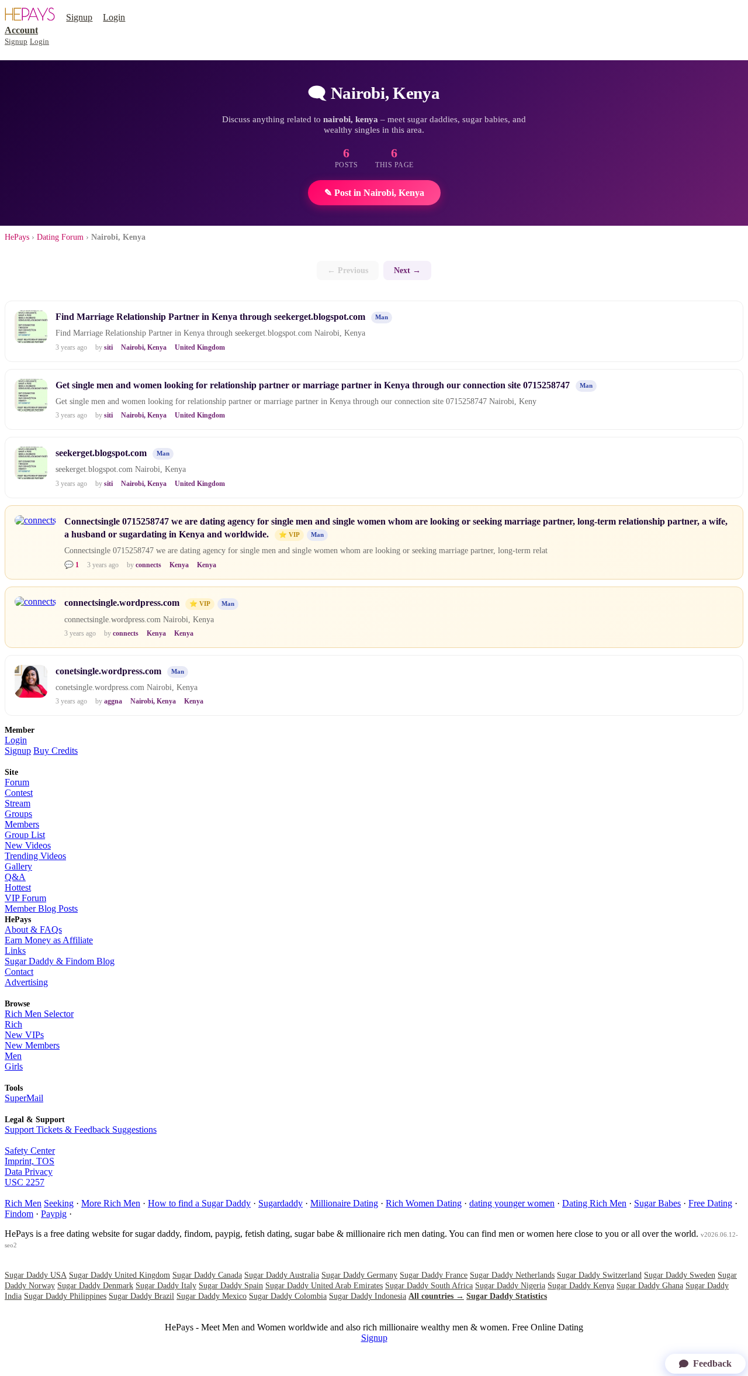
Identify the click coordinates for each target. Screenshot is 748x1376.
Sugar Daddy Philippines (65, 1296)
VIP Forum (25, 898)
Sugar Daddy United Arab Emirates (324, 1285)
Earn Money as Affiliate (49, 940)
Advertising (26, 982)
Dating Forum (60, 237)
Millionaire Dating (344, 1203)
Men (13, 1056)
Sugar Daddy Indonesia (367, 1296)
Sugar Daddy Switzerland (599, 1275)
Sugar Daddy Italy (166, 1285)
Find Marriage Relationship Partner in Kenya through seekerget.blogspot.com (210, 317)
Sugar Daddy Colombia (288, 1296)
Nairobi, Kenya (144, 347)
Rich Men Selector (39, 1014)
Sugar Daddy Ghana (650, 1285)
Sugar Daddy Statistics (506, 1296)
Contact (19, 972)
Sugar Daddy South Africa (429, 1285)
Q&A (15, 877)
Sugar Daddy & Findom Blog (60, 961)
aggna (113, 701)
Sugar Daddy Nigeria (510, 1285)
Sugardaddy (280, 1203)
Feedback (712, 1363)
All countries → (436, 1296)
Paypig (54, 1214)
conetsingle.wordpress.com (108, 671)
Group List (25, 835)
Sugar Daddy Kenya (581, 1285)
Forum (17, 782)
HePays (17, 237)
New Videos (28, 845)
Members (22, 824)
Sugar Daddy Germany (359, 1275)
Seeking (59, 1203)
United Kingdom (200, 347)
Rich (13, 1024)
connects (148, 565)
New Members (32, 1045)
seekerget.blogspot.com (101, 453)
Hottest (18, 887)
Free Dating (710, 1203)
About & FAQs (33, 929)
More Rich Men (110, 1203)
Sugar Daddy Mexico (211, 1296)
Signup (79, 17)
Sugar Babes (657, 1203)
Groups (18, 814)
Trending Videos (35, 856)
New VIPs (24, 1035)
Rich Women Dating (424, 1203)
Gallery (18, 866)
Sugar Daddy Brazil (141, 1296)
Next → (407, 270)
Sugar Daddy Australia (281, 1275)
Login (114, 17)
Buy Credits (55, 751)
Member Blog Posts (41, 908)
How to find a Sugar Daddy (199, 1203)
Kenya (179, 565)
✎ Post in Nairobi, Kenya (374, 193)
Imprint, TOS (29, 1161)
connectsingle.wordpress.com (121, 603)
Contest (19, 793)
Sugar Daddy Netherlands (512, 1275)
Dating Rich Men (594, 1203)
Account (21, 30)
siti (108, 347)
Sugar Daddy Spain (231, 1285)
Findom (19, 1214)
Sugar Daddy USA (36, 1275)
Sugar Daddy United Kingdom (119, 1275)
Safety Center (30, 1151)
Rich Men (23, 1203)
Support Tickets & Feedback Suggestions (81, 1129)
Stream (17, 803)
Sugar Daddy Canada (207, 1275)
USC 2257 (24, 1182)
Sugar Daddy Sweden (679, 1275)
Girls (14, 1066)
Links (15, 951)
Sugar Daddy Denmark (95, 1285)
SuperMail (24, 1098)
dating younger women (512, 1203)
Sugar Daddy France (434, 1275)
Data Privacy (29, 1172)
